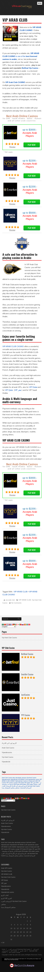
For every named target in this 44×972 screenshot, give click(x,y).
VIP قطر (18, 390)
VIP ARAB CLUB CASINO (13, 346)
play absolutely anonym (20, 777)
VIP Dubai (33, 387)
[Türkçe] (29, 624)
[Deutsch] (14, 624)
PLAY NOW (31, 144)
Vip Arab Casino (7, 757)
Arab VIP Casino (6, 868)
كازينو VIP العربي (6, 898)
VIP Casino (4, 849)
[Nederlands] (7, 624)
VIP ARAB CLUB (20, 592)
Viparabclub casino (7, 892)
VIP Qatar (9, 390)
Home (3, 949)
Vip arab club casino (19, 954)
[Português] (20, 624)
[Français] (12, 624)
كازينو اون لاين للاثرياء (9, 743)
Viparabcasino (7, 752)
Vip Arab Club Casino (9, 638)
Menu (39, 3)
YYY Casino (25, 715)
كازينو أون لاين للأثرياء (17, 786)
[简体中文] (5, 624)
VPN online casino (32, 784)
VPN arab (16, 784)
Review (12, 147)
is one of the (20, 56)
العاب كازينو (26, 853)
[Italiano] (16, 624)
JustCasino (25, 694)
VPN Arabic (22, 784)
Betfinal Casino (27, 653)
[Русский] (23, 624)
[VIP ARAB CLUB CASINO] (21, 10)
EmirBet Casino (27, 674)
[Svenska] (27, 624)
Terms (40, 954)
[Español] (25, 624)
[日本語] (18, 624)
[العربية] (3, 624)
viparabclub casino (33, 779)
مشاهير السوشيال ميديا (8, 788)
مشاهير (17, 788)
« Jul (2, 942)
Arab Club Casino (8, 748)
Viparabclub (6, 762)
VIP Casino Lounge (12, 782)
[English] (9, 624)
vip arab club (10, 600)
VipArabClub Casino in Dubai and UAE (26, 781)
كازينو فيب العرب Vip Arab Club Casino (14, 901)
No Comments (16, 603)
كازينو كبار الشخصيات (25, 788)
